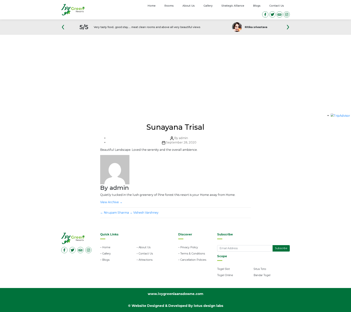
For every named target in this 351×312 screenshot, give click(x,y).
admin (183, 138)
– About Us (143, 247)
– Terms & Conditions (191, 253)
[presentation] (63, 29)
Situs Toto (260, 269)
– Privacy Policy (188, 247)
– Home (105, 247)
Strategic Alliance (232, 5)
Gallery (208, 5)
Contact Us (276, 5)
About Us (188, 5)
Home (152, 5)
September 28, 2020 (181, 142)
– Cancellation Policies (192, 259)
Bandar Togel (262, 275)
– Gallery (105, 253)
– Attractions (144, 259)
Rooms (169, 5)
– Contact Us (145, 253)
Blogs (257, 5)
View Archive (111, 202)
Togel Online (225, 275)
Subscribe (281, 248)
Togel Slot (223, 269)
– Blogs (105, 259)
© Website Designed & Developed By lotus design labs (175, 306)
